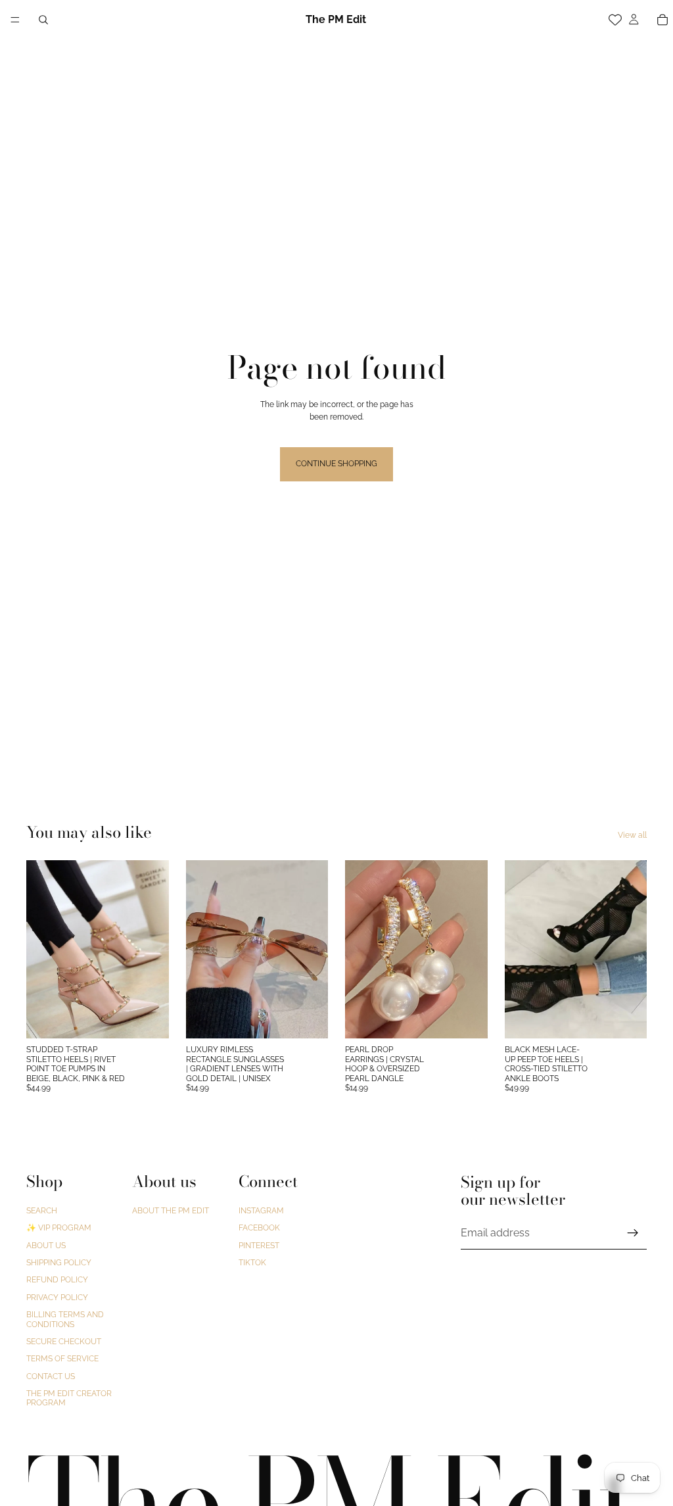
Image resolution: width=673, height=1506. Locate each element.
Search (41, 1210)
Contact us (50, 1376)
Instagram (261, 1210)
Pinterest (259, 1245)
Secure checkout (63, 1341)
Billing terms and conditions (65, 1320)
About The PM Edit (170, 1210)
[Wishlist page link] (615, 19)
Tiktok (252, 1262)
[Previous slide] (40, 949)
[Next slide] (154, 949)
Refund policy (57, 1280)
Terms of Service (62, 1359)
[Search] (43, 19)
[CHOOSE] (148, 1019)
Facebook (259, 1228)
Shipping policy (58, 1262)
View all (632, 835)
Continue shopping (336, 463)
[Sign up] (633, 1233)
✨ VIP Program (58, 1228)
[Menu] (15, 20)
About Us (46, 1245)
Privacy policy (57, 1297)
